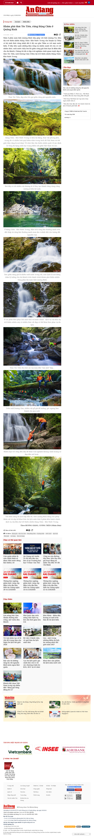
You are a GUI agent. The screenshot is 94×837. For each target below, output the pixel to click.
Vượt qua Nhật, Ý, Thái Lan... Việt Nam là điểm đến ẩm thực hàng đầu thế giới (76, 95)
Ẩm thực (67, 67)
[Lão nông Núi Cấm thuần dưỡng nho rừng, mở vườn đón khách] (12, 608)
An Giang (13, 536)
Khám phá (14, 533)
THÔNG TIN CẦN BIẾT (11, 759)
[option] (20, 750)
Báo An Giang (20, 536)
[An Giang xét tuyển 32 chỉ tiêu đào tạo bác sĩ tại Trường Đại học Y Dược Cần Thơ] (32, 549)
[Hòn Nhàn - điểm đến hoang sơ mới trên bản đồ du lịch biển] (52, 608)
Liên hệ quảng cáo (54, 3)
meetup (67, 117)
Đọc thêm (8, 599)
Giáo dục (23, 789)
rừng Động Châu (31, 533)
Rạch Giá (55, 533)
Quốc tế (9, 792)
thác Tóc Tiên (22, 533)
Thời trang (36, 795)
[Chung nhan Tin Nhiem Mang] (26, 807)
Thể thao (35, 792)
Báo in (78, 826)
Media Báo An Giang (24, 799)
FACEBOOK (71, 789)
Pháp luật (49, 789)
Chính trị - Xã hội (38, 785)
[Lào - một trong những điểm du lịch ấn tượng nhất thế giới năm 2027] (52, 631)
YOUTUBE (78, 789)
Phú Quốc (6, 536)
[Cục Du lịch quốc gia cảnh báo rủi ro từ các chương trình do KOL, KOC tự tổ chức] (32, 653)
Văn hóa (22, 792)
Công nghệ (36, 789)
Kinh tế (9, 789)
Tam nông (23, 795)
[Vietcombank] (20, 750)
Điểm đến (26, 22)
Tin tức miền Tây (12, 798)
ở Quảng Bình (40, 533)
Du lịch (17, 22)
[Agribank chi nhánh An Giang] (73, 749)
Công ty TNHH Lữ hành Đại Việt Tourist (76, 111)
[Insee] (47, 749)
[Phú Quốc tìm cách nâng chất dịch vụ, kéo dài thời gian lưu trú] (32, 608)
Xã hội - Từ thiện (51, 785)
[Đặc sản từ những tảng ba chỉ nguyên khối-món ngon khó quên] (12, 653)
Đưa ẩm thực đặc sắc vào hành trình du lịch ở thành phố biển (76, 105)
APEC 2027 (48, 533)
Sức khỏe (49, 792)
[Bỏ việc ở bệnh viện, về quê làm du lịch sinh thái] (32, 631)
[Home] (17, 3)
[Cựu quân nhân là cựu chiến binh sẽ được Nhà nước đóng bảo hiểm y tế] (12, 549)
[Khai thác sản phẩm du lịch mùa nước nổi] (52, 653)
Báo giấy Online (67, 3)
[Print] (57, 35)
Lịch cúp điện (79, 3)
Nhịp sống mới (11, 795)
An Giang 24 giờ (25, 785)
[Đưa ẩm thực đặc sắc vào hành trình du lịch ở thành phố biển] (69, 53)
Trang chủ (8, 22)
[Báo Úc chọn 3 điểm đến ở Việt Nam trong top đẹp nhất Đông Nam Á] (69, 45)
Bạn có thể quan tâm (12, 540)
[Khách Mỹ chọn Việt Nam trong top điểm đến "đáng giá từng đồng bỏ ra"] (12, 676)
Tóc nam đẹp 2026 (70, 114)
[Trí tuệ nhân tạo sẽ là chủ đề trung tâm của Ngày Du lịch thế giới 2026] (12, 631)
